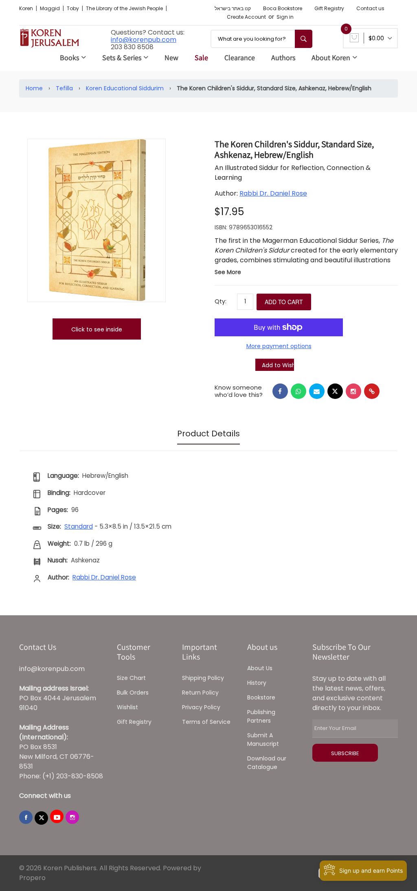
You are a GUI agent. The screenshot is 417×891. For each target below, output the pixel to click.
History (256, 683)
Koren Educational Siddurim (125, 88)
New (171, 57)
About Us (259, 668)
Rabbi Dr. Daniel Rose (273, 193)
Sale (201, 57)
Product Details (208, 433)
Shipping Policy (203, 678)
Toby (73, 8)
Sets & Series (121, 57)
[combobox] (261, 39)
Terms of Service (206, 722)
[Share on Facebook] (280, 391)
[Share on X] (335, 391)
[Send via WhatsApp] (298, 391)
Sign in (285, 16)
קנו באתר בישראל (233, 8)
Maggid (50, 8)
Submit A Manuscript (263, 739)
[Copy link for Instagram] (353, 391)
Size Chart (131, 678)
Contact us (370, 8)
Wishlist (127, 707)
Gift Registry (329, 8)
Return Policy (200, 692)
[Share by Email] (317, 391)
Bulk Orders (133, 692)
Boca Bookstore (282, 8)
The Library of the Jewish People (125, 8)
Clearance (239, 57)
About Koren (331, 57)
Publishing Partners (261, 716)
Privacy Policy (201, 707)
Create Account (246, 16)
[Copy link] (372, 391)
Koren (26, 8)
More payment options (279, 346)
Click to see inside (96, 329)
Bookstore (261, 697)
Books (69, 57)
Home (34, 88)
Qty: (220, 301)
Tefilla (64, 88)
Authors (283, 57)
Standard (78, 526)
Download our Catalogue (266, 762)
